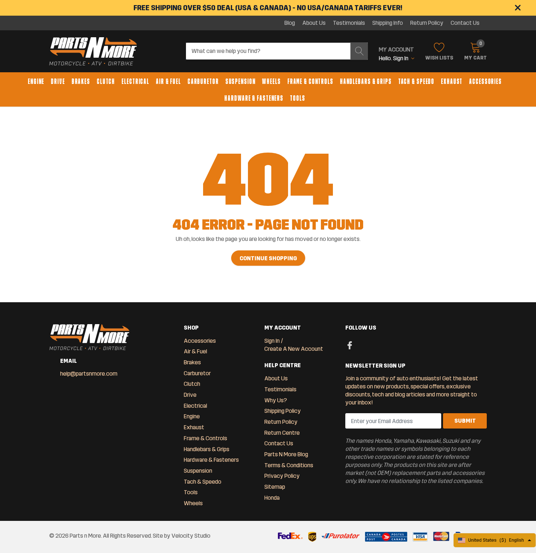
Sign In (272, 340)
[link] (349, 345)
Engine (36, 81)
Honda (272, 497)
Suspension (240, 81)
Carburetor (203, 81)
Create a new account (293, 348)
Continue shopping (268, 258)
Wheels (271, 81)
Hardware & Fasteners (253, 98)
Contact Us (465, 23)
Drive (58, 81)
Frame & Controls (310, 81)
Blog (289, 23)
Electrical (135, 81)
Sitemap (274, 486)
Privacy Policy (282, 475)
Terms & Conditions (288, 465)
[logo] (93, 51)
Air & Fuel (168, 81)
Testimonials (349, 23)
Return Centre (282, 432)
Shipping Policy (282, 410)
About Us (314, 23)
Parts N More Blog (286, 454)
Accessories (485, 81)
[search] (359, 51)
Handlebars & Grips (366, 81)
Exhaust (451, 81)
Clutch (106, 81)
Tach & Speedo (416, 81)
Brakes (80, 81)
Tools (297, 98)
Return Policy (426, 23)
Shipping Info (387, 23)
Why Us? (275, 400)
